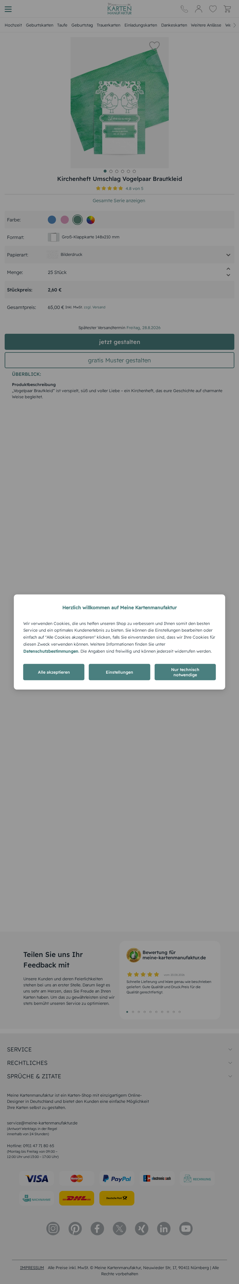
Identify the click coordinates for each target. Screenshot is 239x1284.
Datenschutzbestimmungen (50, 651)
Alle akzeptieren (54, 672)
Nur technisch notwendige (185, 672)
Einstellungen (119, 672)
